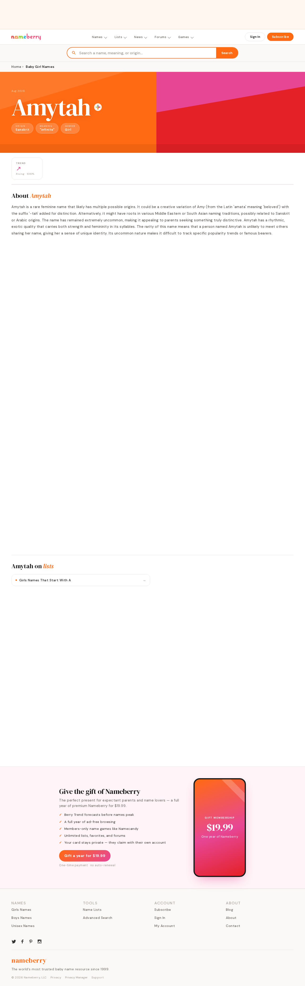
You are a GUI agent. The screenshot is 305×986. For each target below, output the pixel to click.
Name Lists (92, 909)
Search (227, 53)
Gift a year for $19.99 (84, 855)
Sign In (255, 37)
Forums (160, 37)
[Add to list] (98, 107)
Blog (229, 909)
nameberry (29, 960)
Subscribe (280, 37)
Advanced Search (97, 918)
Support (98, 977)
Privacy (56, 977)
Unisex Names (23, 926)
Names (97, 37)
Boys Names (21, 918)
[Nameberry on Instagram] (39, 941)
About (231, 918)
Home (16, 67)
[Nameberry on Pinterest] (31, 941)
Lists (118, 37)
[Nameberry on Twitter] (13, 941)
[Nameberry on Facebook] (22, 941)
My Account (164, 926)
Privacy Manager (76, 977)
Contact (233, 926)
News (138, 37)
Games (183, 37)
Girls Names (21, 909)
